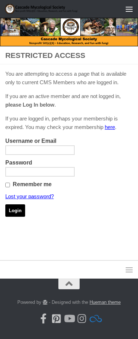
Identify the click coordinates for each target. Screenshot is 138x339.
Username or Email (30, 141)
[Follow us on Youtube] (69, 319)
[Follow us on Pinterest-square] (56, 319)
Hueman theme (105, 302)
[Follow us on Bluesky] (94, 319)
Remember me (32, 184)
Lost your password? (29, 196)
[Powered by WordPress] (45, 302)
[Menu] (129, 9)
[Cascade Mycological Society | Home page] (54, 9)
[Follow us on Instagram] (82, 319)
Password (18, 163)
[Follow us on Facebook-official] (43, 319)
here (110, 127)
